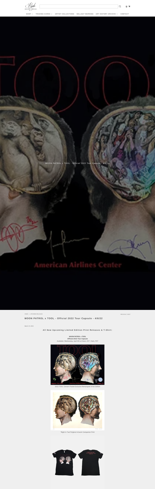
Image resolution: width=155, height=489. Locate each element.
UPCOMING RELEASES (36, 314)
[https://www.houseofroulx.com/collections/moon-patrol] (77, 384)
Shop (28, 14)
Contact (125, 14)
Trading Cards (43, 14)
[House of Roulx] (31, 6)
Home (26, 314)
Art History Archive (106, 14)
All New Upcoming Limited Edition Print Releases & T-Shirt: (77, 330)
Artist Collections (64, 14)
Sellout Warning (85, 14)
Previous (123, 314)
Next (128, 314)
